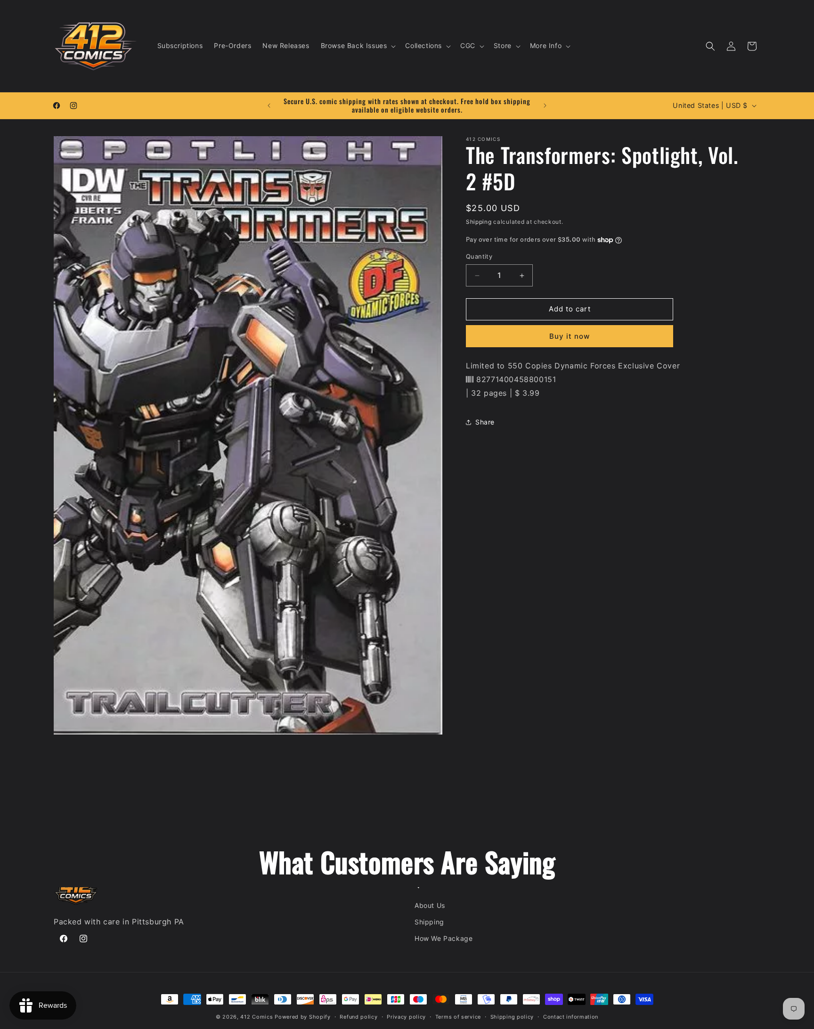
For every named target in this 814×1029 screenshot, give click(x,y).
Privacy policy (406, 1016)
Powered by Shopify (303, 1016)
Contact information (570, 1016)
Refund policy (358, 1016)
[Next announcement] (545, 105)
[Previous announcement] (269, 105)
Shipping (479, 221)
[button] (357, 46)
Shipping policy (512, 1016)
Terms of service (458, 1016)
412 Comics (256, 1016)
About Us (430, 905)
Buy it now (569, 336)
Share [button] (485, 422)
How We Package (443, 938)
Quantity (479, 257)
